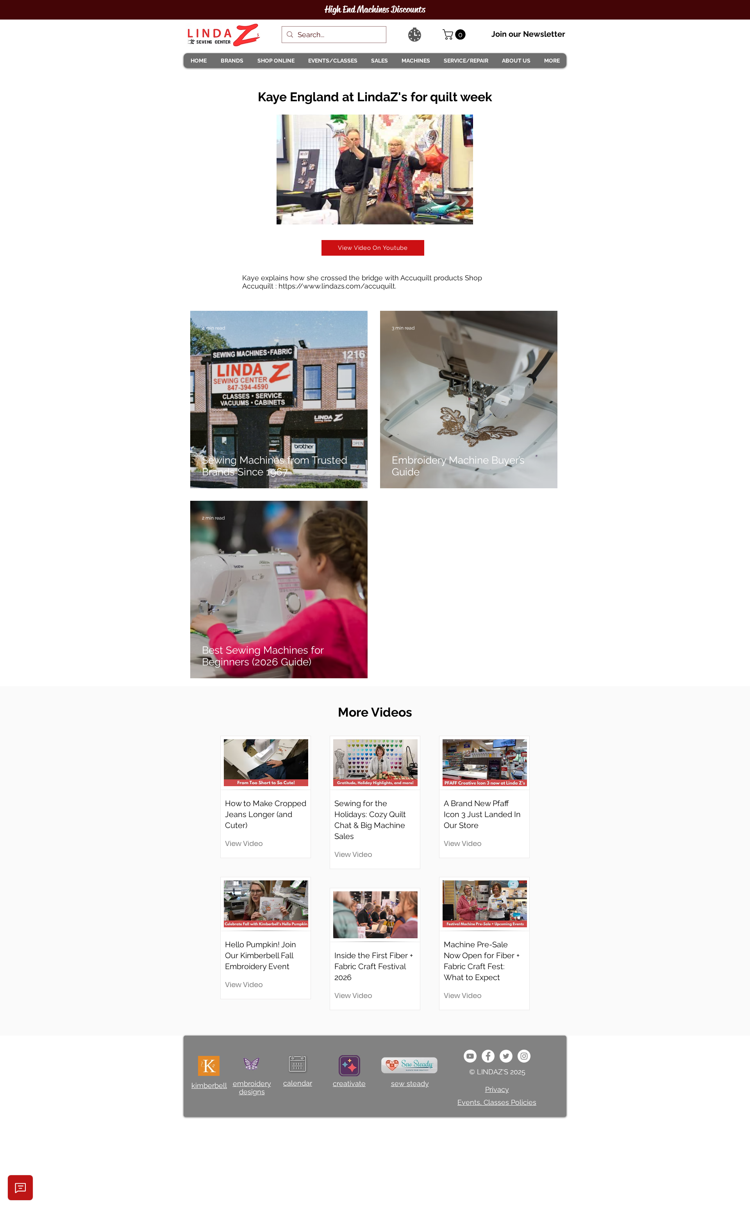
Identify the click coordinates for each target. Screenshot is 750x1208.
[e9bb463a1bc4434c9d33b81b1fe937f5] (470, 1056)
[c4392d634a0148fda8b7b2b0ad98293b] (506, 1056)
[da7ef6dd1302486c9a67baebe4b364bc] (524, 1056)
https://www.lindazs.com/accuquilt (337, 286)
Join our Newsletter (528, 34)
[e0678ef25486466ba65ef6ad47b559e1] (488, 1056)
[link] (455, 34)
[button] (231, 60)
